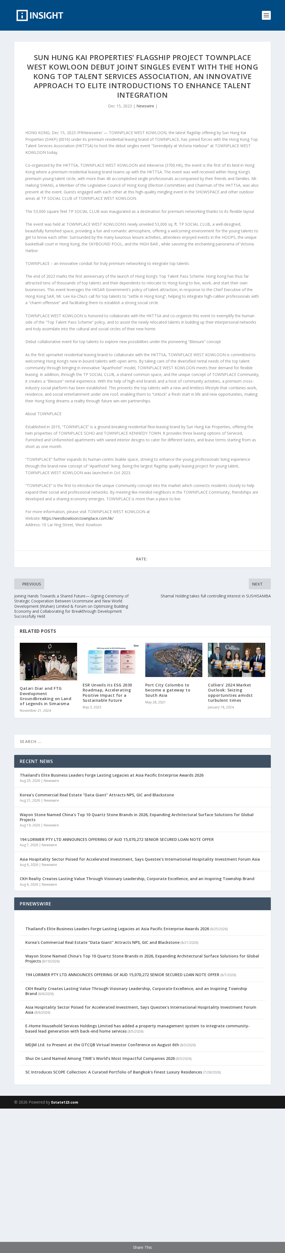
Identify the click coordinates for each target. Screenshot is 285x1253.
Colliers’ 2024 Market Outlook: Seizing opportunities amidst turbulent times (230, 692)
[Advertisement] (142, 1180)
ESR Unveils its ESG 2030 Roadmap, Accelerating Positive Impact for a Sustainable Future (107, 692)
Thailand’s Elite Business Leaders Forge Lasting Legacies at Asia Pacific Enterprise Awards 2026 (111, 775)
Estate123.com (64, 1102)
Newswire (145, 106)
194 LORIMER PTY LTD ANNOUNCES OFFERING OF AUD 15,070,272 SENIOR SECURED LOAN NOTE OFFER (117, 839)
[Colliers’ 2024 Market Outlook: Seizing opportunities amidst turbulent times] (236, 660)
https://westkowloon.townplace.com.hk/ (78, 518)
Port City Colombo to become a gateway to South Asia (168, 690)
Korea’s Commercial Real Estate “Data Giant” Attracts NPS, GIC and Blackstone (97, 794)
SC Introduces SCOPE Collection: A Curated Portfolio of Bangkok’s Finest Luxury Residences (113, 1072)
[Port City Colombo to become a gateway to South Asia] (173, 660)
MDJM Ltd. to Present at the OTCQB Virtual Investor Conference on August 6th (102, 1044)
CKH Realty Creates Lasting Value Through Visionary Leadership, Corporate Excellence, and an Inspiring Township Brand (137, 878)
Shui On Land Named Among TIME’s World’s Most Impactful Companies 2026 (100, 1058)
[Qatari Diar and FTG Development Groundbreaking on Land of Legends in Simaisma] (48, 662)
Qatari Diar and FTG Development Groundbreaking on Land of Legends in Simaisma (45, 696)
